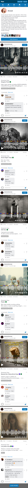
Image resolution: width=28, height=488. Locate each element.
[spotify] (10, 82)
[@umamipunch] (17, 35)
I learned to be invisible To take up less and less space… (11, 232)
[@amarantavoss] (12, 35)
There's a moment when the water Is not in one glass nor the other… (11, 449)
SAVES (10, 76)
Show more (10, 92)
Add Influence (14, 39)
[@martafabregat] (19, 35)
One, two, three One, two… (5, 160)
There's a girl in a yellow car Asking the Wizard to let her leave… (12, 377)
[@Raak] (5, 35)
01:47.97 (7, 476)
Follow (24, 45)
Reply (12, 98)
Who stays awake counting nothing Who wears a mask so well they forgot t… (13, 305)
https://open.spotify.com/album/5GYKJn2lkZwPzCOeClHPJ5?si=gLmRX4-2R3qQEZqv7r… (14, 85)
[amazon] (19, 374)
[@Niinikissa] (15, 35)
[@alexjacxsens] (7, 35)
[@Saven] (10, 35)
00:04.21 (7, 110)
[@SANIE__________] (2, 35)
